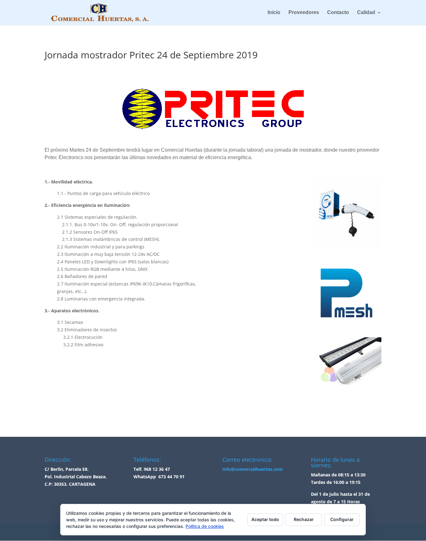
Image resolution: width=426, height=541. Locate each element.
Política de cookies (205, 526)
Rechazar (304, 519)
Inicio (274, 12)
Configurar (342, 519)
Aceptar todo (265, 519)
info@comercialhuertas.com (252, 469)
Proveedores (303, 12)
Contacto (338, 12)
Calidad (366, 12)
